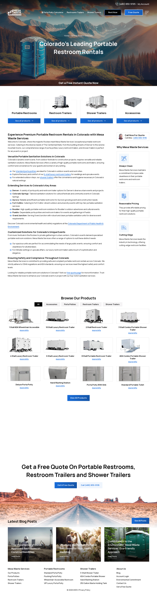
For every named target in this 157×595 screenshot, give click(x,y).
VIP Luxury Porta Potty (53, 583)
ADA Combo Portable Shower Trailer (133, 357)
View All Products (78, 398)
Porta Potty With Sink (96, 385)
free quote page (74, 272)
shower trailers (46, 177)
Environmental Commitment (128, 579)
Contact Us (121, 583)
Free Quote (133, 12)
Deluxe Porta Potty (24, 384)
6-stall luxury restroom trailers (57, 174)
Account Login (122, 576)
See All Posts (140, 520)
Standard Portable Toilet (132, 385)
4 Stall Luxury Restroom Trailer (24, 356)
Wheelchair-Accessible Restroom (58, 579)
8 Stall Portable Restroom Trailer (96, 356)
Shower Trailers (94, 12)
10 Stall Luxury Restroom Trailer (60, 327)
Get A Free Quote (65, 485)
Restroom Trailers (16, 579)
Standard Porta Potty (53, 573)
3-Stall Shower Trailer (89, 573)
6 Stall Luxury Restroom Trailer (60, 356)
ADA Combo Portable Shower (92, 576)
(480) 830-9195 (127, 4)
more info (24, 330)
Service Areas (77, 35)
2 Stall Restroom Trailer (96, 327)
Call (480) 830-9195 (90, 485)
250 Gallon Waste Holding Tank (93, 583)
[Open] (147, 12)
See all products (22, 120)
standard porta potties (26, 171)
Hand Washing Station (60, 382)
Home (66, 35)
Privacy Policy (84, 590)
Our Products (14, 573)
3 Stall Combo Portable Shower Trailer (132, 328)
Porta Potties (13, 576)
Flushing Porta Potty (52, 576)
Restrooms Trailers (75, 12)
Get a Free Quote (123, 586)
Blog (118, 573)
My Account (143, 4)
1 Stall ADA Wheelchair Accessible (24, 327)
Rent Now (112, 12)
